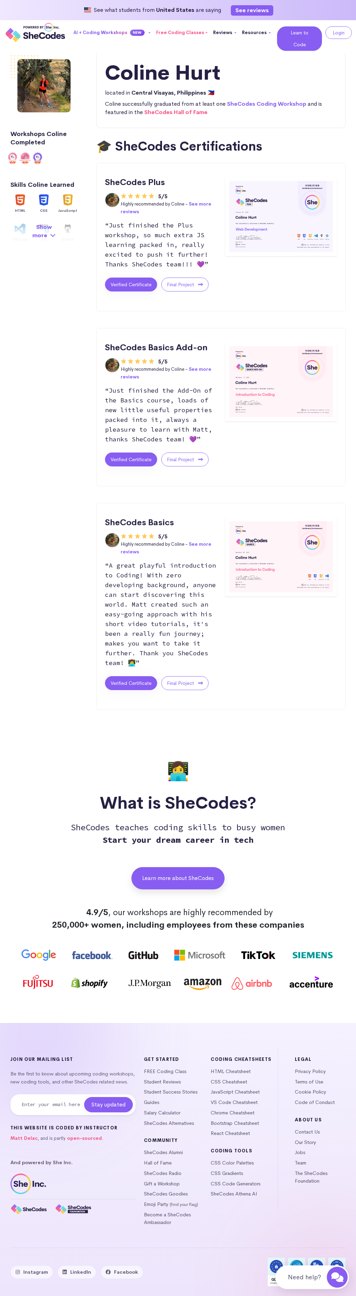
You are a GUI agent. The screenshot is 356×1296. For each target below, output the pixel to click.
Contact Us (307, 1132)
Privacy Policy (310, 1071)
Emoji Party (156, 1204)
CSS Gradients (227, 1173)
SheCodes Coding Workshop (266, 103)
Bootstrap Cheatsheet (235, 1123)
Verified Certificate (131, 284)
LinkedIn (80, 1272)
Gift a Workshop (162, 1184)
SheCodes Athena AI (234, 1194)
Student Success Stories (170, 1092)
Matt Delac (24, 1138)
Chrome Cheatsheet (232, 1113)
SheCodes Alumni (163, 1152)
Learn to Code (299, 39)
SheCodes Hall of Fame (176, 112)
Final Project (181, 284)
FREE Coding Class (165, 1071)
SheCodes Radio (162, 1173)
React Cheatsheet (230, 1133)
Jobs (300, 1152)
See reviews (252, 10)
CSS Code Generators (235, 1184)
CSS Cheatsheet (229, 1082)
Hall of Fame (158, 1163)
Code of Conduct (315, 1102)
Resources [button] (255, 32)
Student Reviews (162, 1082)
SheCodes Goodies (166, 1194)
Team (300, 1163)
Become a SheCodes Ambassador (167, 1218)
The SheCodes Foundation (311, 1177)
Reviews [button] (223, 32)
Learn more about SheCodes (178, 878)
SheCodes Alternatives (169, 1123)
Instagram (35, 1272)
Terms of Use (309, 1082)
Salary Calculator (162, 1113)
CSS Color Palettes (232, 1163)
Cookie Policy (310, 1092)
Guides (151, 1102)
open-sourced (84, 1138)
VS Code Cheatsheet (234, 1102)
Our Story (305, 1142)
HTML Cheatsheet (231, 1071)
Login (339, 33)
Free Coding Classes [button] (180, 32)
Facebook (126, 1272)
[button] (112, 32)
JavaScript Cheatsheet (235, 1092)
